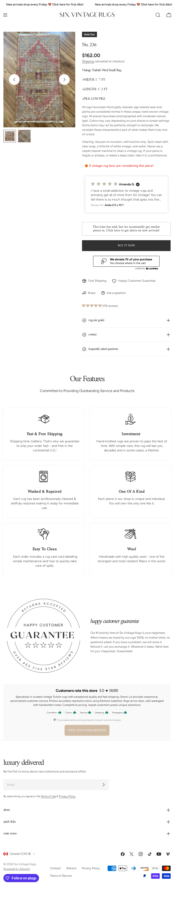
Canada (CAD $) (20, 854)
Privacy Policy (91, 868)
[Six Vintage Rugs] (87, 15)
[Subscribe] (103, 785)
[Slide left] (14, 79)
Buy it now (126, 245)
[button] (126, 194)
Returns (71, 868)
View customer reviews (87, 730)
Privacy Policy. (67, 796)
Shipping (88, 61)
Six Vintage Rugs (25, 864)
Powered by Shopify (16, 869)
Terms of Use (48, 796)
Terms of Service (61, 875)
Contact (55, 868)
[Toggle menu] (5, 14)
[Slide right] (64, 79)
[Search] (157, 14)
